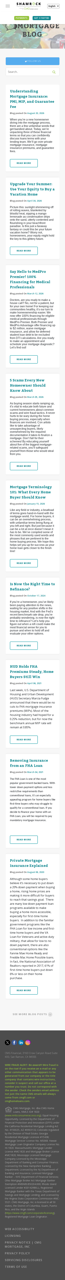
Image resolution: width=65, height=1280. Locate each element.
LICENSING (13, 1236)
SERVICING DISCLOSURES (23, 1260)
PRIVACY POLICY (17, 1253)
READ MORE (24, 163)
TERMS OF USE (16, 1267)
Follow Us (34, 61)
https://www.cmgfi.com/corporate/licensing (30, 1213)
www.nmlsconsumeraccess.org (23, 1115)
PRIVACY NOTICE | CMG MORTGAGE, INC (23, 1244)
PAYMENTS (22, 18)
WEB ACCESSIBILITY (19, 1229)
